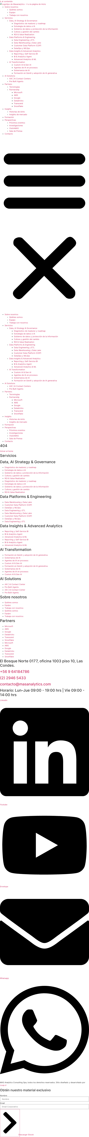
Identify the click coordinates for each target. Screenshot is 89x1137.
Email (2, 1103)
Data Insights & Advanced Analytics (24, 51)
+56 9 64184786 (14, 671)
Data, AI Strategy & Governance (23, 21)
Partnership (14, 89)
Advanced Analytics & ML (25, 59)
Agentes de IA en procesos (26, 67)
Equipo (12, 12)
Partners (8, 84)
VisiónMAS (14, 128)
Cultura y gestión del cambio (26, 32)
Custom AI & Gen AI (22, 65)
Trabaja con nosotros (18, 15)
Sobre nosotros (11, 7)
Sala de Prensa (15, 131)
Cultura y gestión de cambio (17, 475)
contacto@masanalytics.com (25, 684)
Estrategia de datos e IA (24, 26)
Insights (8, 109)
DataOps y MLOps (22, 48)
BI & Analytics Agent (23, 56)
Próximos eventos (17, 123)
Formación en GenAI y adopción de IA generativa (35, 73)
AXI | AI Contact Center (15, 584)
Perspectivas (10, 120)
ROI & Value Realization (24, 34)
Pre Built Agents (16, 81)
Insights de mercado (18, 114)
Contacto (9, 134)
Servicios (9, 18)
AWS (16, 95)
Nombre (3, 1095)
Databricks (18, 101)
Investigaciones (16, 125)
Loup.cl (3, 1085)
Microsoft (18, 92)
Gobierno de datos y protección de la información (36, 29)
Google (17, 98)
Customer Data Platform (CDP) (27, 45)
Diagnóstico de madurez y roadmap (30, 23)
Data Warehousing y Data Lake (27, 43)
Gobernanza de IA (22, 70)
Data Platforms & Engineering (22, 37)
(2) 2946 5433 (13, 678)
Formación (9, 117)
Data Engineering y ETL (24, 40)
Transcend (18, 103)
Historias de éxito (17, 112)
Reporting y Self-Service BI (26, 54)
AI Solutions (10, 76)
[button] (44, 224)
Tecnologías (14, 87)
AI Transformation (17, 62)
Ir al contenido (6, 1)
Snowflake (18, 106)
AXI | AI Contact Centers (20, 78)
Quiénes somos (16, 10)
